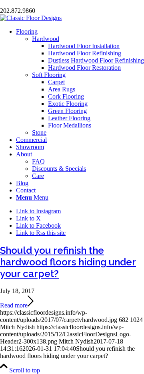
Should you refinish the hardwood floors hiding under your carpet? (68, 262)
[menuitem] (80, 82)
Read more (14, 305)
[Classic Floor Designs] (31, 17)
